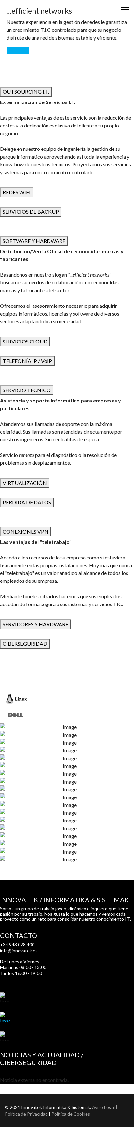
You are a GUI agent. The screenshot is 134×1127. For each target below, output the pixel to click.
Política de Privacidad (26, 1114)
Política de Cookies (70, 1114)
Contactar (18, 50)
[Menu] (125, 9)
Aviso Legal (103, 1107)
